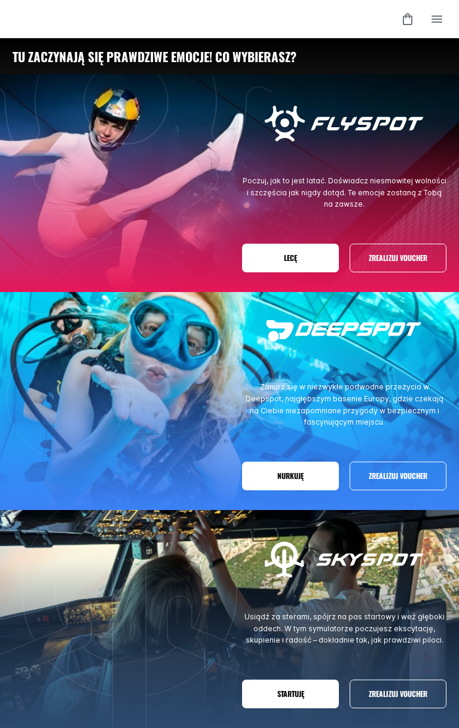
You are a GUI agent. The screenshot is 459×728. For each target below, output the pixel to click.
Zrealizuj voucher (398, 257)
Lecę (290, 257)
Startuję (290, 693)
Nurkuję (290, 475)
